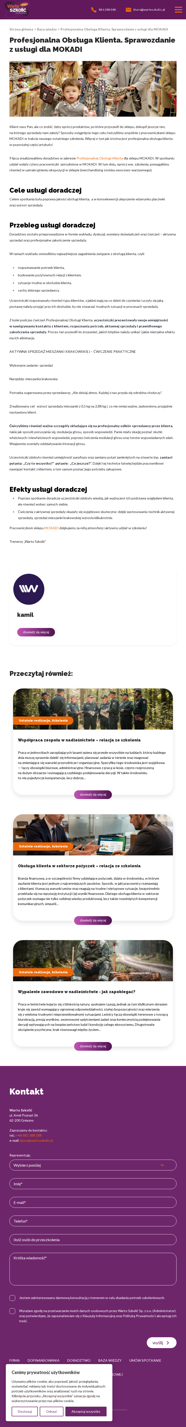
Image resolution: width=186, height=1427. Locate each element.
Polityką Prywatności (139, 1316)
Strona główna (21, 29)
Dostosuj (25, 1411)
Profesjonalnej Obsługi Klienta (100, 158)
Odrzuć (51, 1411)
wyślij (158, 1342)
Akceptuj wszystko (85, 1411)
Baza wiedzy (47, 29)
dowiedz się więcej (36, 632)
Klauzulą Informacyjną (98, 1316)
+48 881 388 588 (29, 1135)
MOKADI (51, 528)
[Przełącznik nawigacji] (178, 10)
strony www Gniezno (115, 1409)
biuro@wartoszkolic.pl (36, 1140)
